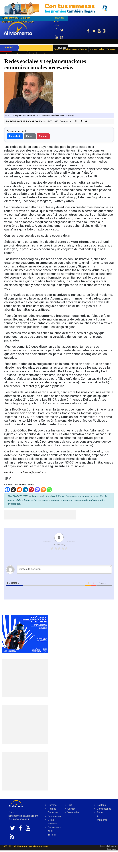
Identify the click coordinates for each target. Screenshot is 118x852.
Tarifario (101, 805)
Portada (52, 805)
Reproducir (15, 136)
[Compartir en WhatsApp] (74, 121)
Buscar (62, 47)
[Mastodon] (37, 489)
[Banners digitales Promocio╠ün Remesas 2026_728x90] (59, 8)
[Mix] (43, 489)
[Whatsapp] (49, 489)
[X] (13, 489)
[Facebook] (7, 489)
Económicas (54, 816)
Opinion (71, 808)
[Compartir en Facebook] (79, 121)
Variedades (73, 812)
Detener (43, 136)
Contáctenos (104, 808)
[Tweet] (85, 121)
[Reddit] (19, 489)
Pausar (29, 136)
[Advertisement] (40, 514)
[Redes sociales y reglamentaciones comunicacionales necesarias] (28, 92)
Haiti (69, 805)
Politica (52, 808)
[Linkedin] (25, 489)
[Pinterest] (31, 489)
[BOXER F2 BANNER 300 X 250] (25, 633)
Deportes (53, 812)
